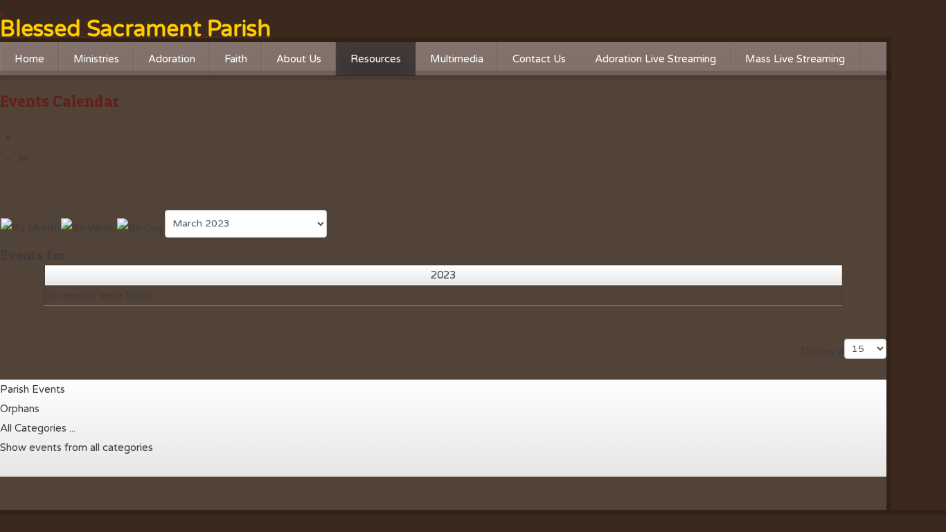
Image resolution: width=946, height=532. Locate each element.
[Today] (140, 226)
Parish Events (32, 389)
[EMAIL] (25, 159)
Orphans (19, 408)
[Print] (25, 137)
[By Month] (30, 226)
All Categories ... (37, 428)
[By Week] (88, 226)
